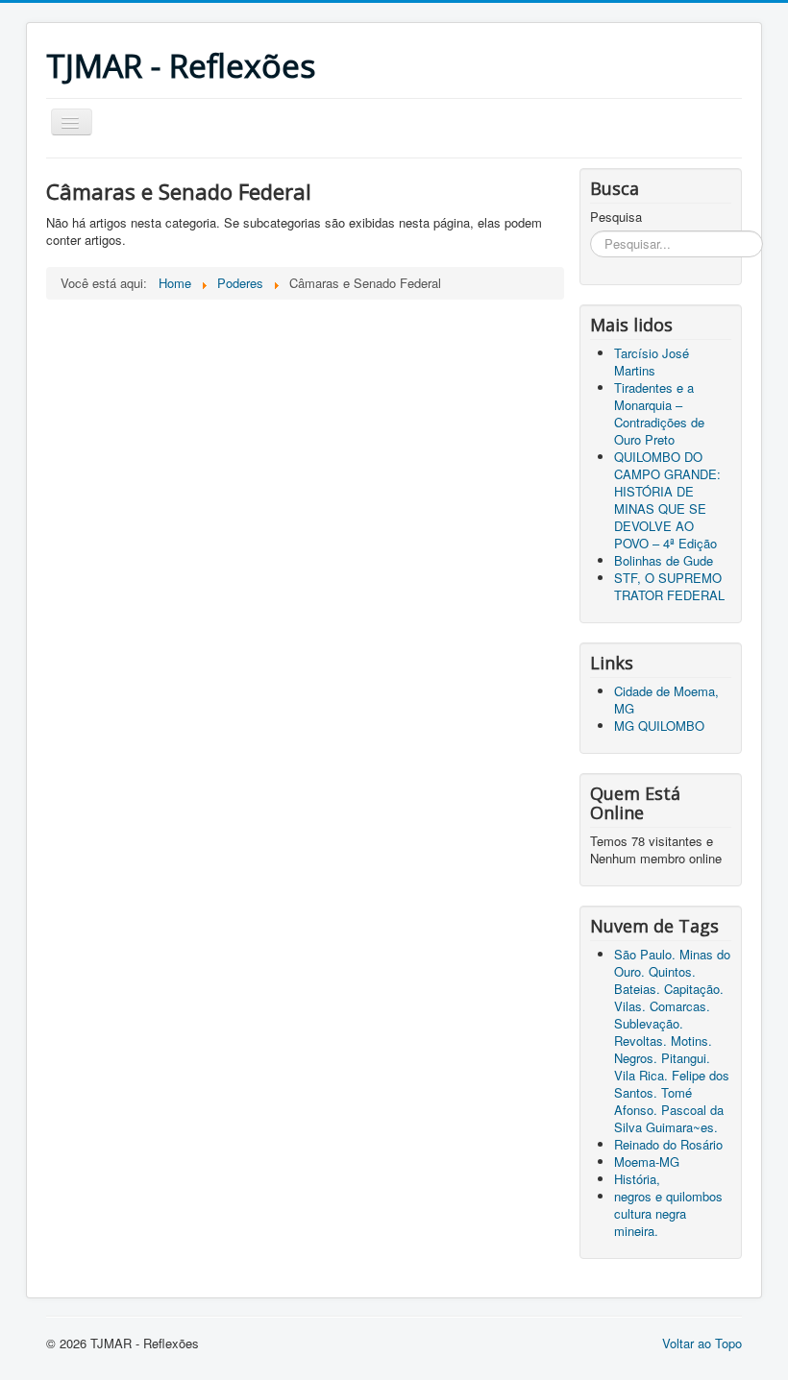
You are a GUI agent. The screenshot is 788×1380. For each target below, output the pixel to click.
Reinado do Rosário (668, 1144)
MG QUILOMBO (659, 725)
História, (637, 1179)
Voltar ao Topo (702, 1343)
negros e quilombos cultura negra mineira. (668, 1213)
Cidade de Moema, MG (666, 699)
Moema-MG (646, 1161)
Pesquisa (616, 217)
